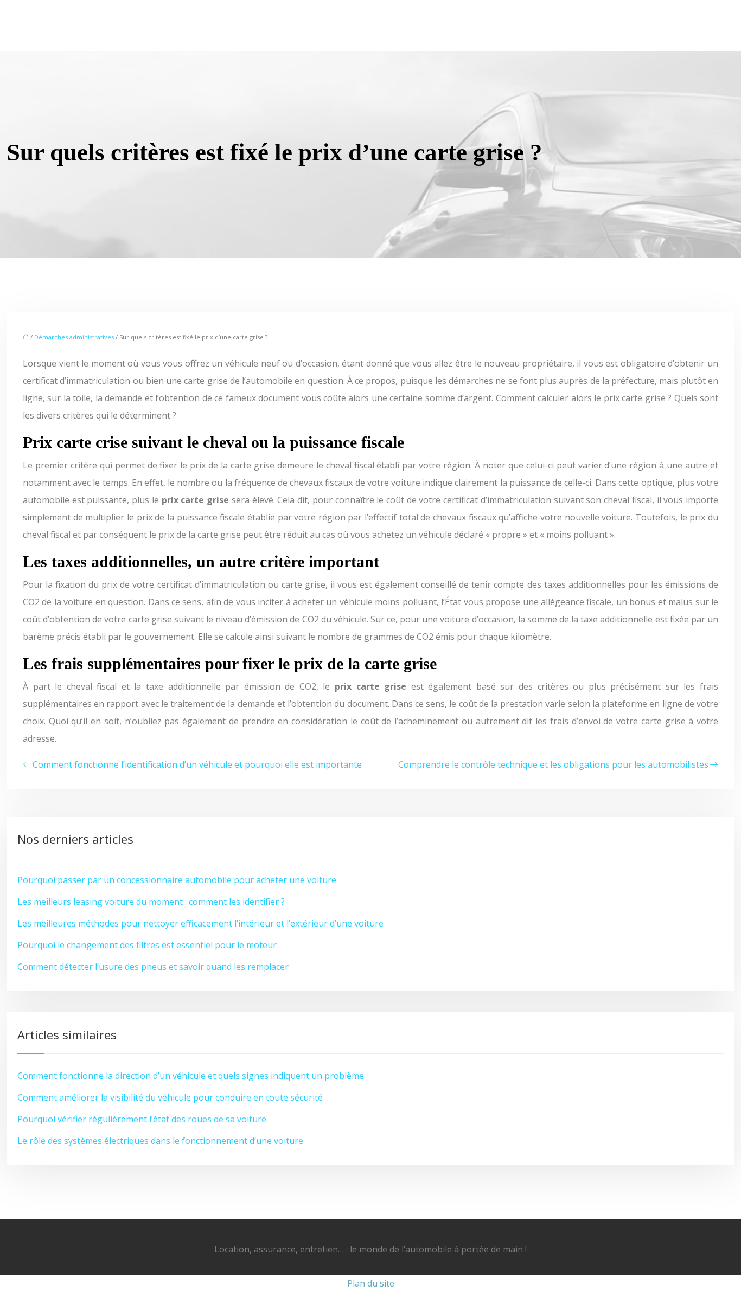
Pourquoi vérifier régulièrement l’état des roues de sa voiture (141, 1119)
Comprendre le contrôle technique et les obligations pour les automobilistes (553, 764)
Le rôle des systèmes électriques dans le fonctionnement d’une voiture (160, 1141)
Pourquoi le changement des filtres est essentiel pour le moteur (147, 945)
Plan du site (370, 1283)
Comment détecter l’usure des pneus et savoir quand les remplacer (153, 967)
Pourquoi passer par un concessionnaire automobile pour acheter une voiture (176, 880)
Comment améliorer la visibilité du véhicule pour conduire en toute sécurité (170, 1097)
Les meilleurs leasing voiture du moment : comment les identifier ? (151, 902)
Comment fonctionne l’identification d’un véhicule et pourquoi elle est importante (197, 764)
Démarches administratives (74, 337)
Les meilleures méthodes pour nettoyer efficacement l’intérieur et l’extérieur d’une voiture (200, 923)
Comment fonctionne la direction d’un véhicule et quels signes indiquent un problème (190, 1076)
